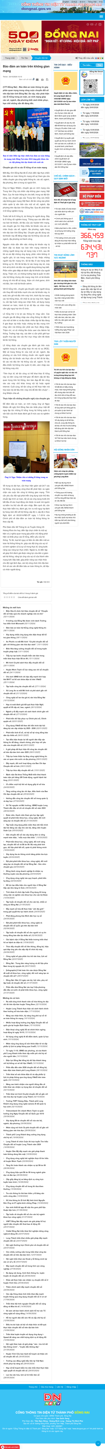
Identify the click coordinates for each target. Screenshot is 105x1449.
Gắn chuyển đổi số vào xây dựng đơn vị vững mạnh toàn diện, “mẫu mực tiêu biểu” (24, 836)
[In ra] (42, 79)
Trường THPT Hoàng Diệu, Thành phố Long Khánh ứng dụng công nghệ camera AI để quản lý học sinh (24, 1104)
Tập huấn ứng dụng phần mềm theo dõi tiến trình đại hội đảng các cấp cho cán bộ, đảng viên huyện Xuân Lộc (25, 827)
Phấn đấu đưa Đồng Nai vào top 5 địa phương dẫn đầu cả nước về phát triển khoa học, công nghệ (25, 988)
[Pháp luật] (91, 162)
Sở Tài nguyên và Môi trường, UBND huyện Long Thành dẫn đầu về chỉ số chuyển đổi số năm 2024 (25, 806)
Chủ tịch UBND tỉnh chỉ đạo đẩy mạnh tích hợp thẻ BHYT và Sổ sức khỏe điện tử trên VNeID (24, 678)
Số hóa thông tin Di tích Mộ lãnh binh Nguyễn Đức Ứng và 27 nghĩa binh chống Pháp (24, 1201)
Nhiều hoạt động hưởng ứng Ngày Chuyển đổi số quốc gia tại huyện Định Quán (25, 1024)
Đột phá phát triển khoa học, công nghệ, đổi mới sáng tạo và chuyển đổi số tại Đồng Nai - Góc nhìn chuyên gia (25, 864)
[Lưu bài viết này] (47, 79)
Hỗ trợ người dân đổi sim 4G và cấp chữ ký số (26, 1317)
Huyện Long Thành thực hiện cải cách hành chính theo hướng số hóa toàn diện (25, 1010)
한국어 (82, 1)
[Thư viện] (91, 203)
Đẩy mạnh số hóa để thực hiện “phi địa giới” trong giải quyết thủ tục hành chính (23, 910)
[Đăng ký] (91, 172)
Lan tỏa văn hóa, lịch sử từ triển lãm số (23, 1374)
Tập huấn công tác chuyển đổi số (20, 686)
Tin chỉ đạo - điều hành (63, 66)
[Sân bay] (91, 149)
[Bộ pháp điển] (91, 195)
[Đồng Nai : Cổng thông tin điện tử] (12, 6)
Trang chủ (33, 1386)
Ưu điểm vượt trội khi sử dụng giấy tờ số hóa (25, 784)
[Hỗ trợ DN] (91, 217)
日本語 (74, 1)
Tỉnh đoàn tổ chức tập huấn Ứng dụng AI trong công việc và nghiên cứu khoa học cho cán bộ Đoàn (25, 893)
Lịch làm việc (88, 99)
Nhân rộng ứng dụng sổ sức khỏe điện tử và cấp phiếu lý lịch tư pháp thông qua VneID (25, 1045)
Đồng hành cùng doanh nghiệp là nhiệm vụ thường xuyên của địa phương (23, 872)
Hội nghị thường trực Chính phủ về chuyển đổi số (27, 1245)
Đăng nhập (71, 1386)
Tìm (99, 65)
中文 (101, 1)
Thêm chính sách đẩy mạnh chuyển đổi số (24, 1287)
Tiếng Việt (92, 1)
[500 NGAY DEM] (52, 36)
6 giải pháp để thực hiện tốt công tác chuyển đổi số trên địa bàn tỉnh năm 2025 (25, 750)
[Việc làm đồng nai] (91, 210)
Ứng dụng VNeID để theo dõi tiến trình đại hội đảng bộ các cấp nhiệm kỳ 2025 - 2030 (24, 727)
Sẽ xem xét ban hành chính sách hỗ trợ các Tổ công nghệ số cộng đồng (24, 1312)
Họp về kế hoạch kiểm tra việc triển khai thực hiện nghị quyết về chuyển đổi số (26, 1369)
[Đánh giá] (91, 187)
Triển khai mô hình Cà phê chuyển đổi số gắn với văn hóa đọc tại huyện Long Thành (25, 1095)
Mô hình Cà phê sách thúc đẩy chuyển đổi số (25, 662)
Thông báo (87, 264)
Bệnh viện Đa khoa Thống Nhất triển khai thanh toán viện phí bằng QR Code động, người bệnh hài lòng (24, 777)
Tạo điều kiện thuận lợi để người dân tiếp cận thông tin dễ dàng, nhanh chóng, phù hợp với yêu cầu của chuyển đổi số (24, 742)
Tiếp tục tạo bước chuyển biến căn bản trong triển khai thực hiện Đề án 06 (23, 657)
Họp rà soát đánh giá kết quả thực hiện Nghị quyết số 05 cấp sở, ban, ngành (23, 706)
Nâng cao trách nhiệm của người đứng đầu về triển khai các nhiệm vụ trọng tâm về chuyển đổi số (25, 1085)
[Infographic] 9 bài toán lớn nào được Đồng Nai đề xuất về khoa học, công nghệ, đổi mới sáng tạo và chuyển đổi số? (26, 973)
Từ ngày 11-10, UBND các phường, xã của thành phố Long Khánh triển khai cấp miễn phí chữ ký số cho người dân (25, 1053)
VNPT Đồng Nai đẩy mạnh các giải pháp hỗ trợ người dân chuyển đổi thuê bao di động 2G (24, 1222)
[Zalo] (91, 82)
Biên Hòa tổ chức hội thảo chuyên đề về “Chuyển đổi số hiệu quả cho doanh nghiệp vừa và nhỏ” (25, 612)
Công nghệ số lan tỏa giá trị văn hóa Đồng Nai (25, 697)
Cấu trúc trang (47, 1386)
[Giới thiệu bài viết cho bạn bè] (37, 79)
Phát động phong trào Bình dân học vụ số (24, 916)
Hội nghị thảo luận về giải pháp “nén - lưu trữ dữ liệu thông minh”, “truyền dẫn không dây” (25, 1345)
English (66, 1)
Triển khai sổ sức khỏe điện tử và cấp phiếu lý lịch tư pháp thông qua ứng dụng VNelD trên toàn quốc (24, 1077)
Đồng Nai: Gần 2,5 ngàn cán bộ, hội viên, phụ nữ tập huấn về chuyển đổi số (25, 981)
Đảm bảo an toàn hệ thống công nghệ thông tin (26, 627)
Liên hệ (60, 1386)
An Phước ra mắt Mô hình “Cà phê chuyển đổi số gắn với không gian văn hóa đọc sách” (25, 643)
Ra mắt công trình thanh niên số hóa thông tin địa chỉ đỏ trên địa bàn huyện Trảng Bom (25, 1003)
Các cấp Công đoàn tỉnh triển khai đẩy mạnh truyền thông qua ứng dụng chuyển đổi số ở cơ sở (25, 1295)
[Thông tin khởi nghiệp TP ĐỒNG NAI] (91, 180)
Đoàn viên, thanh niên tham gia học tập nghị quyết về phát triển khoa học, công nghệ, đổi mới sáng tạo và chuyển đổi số (24, 818)
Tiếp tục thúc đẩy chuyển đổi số (19, 770)
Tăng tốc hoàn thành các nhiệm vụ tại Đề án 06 (26, 1165)
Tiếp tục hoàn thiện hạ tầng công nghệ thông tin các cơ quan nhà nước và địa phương (25, 757)
